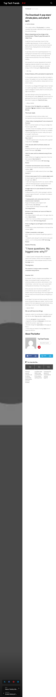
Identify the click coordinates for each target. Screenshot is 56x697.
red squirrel (33, 319)
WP (31, 229)
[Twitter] (24, 3)
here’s (44, 328)
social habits (40, 324)
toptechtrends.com (30, 130)
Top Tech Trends (11, 3)
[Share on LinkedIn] (18, 682)
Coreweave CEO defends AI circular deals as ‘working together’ (47, 374)
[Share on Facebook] (9, 682)
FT (34, 126)
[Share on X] (4, 682)
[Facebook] (23, 3)
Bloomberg (28, 196)
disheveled (41, 321)
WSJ (34, 180)
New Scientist (36, 159)
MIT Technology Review (42, 185)
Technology (28, 9)
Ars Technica (37, 204)
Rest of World (32, 217)
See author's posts (44, 343)
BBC (31, 169)
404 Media (35, 141)
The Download (40, 27)
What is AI (40, 96)
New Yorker (28, 138)
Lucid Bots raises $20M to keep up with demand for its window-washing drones (38, 374)
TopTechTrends (30, 24)
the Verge (27, 262)
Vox (26, 236)
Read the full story (44, 68)
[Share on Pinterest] (13, 682)
